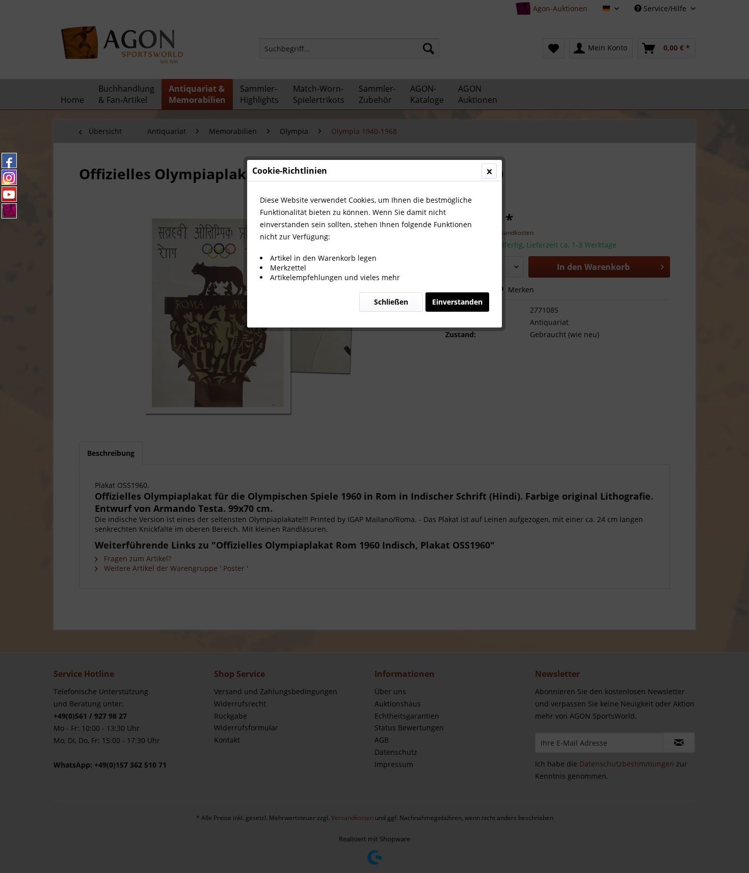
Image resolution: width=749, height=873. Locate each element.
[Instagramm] (9, 177)
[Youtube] (9, 194)
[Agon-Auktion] (9, 211)
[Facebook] (9, 160)
